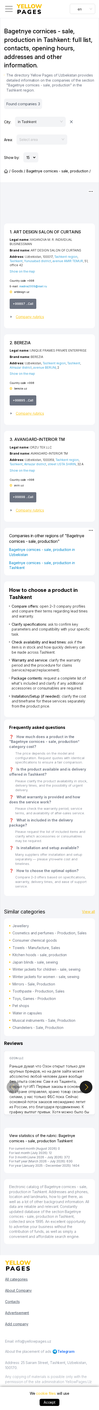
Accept (50, 1402)
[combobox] (82, 9)
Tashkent (16, 261)
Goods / (18, 171)
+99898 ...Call (23, 497)
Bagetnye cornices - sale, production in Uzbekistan (42, 552)
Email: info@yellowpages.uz (28, 1341)
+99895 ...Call (23, 400)
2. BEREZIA (20, 342)
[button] (49, 317)
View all (88, 911)
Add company (16, 1324)
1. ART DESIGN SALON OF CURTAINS (45, 231)
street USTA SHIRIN (62, 464)
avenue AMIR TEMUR (68, 261)
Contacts (12, 1301)
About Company (18, 1290)
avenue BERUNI (44, 367)
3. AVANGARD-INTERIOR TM (37, 439)
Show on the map (22, 271)
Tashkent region (65, 257)
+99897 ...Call (23, 304)
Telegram (66, 1351)
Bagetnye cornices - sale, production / (58, 171)
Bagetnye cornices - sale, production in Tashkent (42, 565)
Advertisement (17, 1313)
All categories (16, 1279)
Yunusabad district (37, 261)
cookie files (46, 1393)
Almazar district (21, 367)
